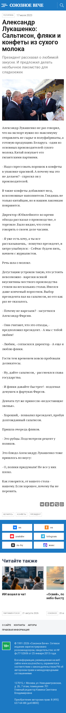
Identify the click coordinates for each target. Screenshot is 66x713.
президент (35, 514)
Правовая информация (15, 630)
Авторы (32, 625)
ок (51, 527)
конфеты (21, 514)
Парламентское (11, 613)
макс (52, 545)
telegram (51, 536)
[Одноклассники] (47, 504)
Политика (8, 15)
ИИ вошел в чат (14, 594)
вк (19, 527)
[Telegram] (52, 504)
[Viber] (57, 504)
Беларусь (8, 514)
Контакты (19, 625)
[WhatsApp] (62, 504)
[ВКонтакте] (42, 504)
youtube (19, 536)
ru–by (20, 545)
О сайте (6, 625)
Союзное (52, 613)
